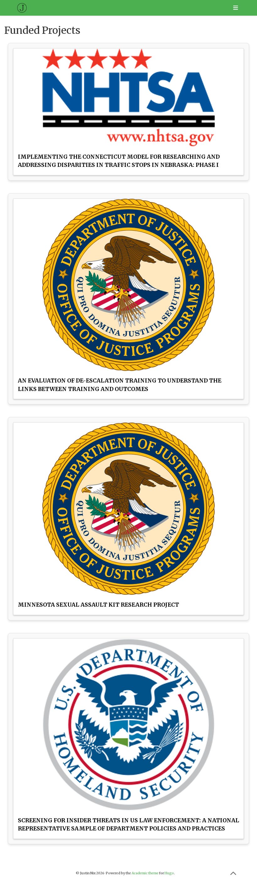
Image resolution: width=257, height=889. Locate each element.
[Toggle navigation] (235, 7)
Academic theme (145, 873)
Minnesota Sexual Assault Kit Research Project (98, 604)
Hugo (169, 873)
